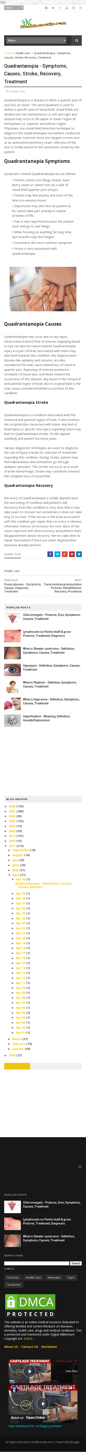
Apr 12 (21, 978)
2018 (12, 841)
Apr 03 (21, 1022)
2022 (12, 826)
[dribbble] (80, 8)
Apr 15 (21, 963)
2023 (12, 821)
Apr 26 (21, 908)
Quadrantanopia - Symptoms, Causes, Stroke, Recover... (43, 885)
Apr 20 (21, 938)
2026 (12, 806)
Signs (70, 1277)
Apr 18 (21, 948)
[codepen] (73, 8)
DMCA (28, 1339)
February (19, 1044)
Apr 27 (21, 903)
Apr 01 (21, 1032)
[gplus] (60, 8)
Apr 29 (21, 893)
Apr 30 (21, 879)
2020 (12, 831)
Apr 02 (21, 1027)
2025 (12, 811)
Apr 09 (21, 993)
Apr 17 (21, 953)
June (16, 865)
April (16, 875)
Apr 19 (21, 943)
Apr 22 (21, 928)
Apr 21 (21, 933)
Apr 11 (21, 983)
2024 (12, 816)
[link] (14, 1390)
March (17, 1039)
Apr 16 (21, 958)
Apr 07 (21, 1003)
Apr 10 (21, 988)
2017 (12, 846)
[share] (71, 1388)
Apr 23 (21, 923)
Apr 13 (21, 973)
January (18, 1049)
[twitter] (53, 8)
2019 (12, 836)
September (21, 850)
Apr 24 (21, 918)
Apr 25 (21, 913)
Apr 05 (21, 1013)
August (18, 855)
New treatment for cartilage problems (43, 1389)
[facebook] (46, 8)
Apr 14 (21, 968)
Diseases (13, 1277)
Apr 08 (21, 998)
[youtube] (67, 8)
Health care (22, 53)
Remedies (54, 1277)
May (15, 870)
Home (8, 53)
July (15, 860)
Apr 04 (21, 1017)
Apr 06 (21, 1008)
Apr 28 (21, 898)
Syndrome (13, 1284)
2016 (12, 1055)
